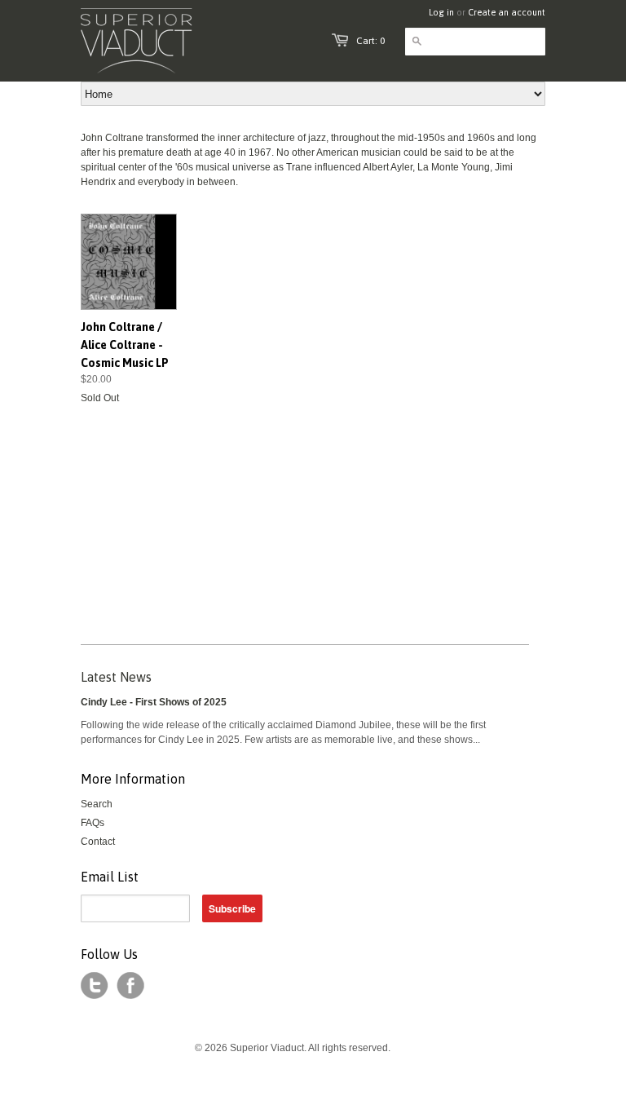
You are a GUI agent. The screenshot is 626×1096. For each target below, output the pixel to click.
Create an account (506, 12)
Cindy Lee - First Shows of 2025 (154, 702)
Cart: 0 (370, 40)
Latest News (116, 677)
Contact (98, 841)
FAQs (92, 823)
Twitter (94, 986)
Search (96, 804)
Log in (441, 12)
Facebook (130, 986)
